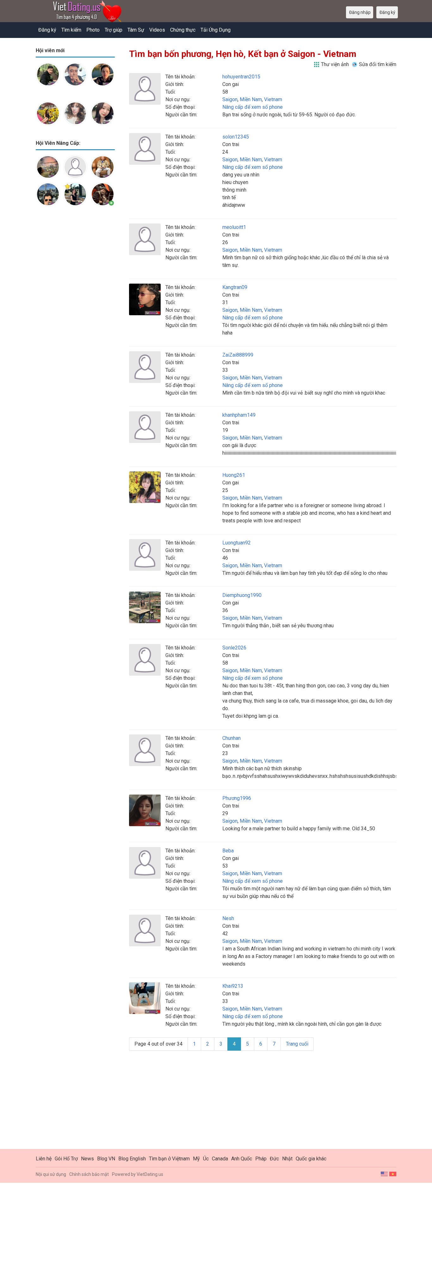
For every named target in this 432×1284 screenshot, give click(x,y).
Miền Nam (251, 99)
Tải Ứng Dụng (216, 30)
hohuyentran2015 (241, 77)
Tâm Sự (135, 30)
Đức (274, 1159)
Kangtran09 (234, 287)
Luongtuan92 (236, 543)
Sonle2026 (234, 648)
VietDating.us (150, 1174)
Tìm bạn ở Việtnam (169, 1159)
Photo (93, 30)
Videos (157, 30)
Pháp (261, 1159)
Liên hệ (44, 1159)
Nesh (228, 918)
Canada (220, 1159)
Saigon (230, 99)
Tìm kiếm (71, 30)
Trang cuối (297, 1044)
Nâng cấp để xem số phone (252, 107)
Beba (228, 851)
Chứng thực (182, 30)
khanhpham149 (239, 415)
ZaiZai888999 (237, 355)
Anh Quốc (241, 1159)
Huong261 (233, 475)
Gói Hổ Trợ (66, 1159)
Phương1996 (236, 798)
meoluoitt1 (234, 227)
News (87, 1159)
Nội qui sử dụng (51, 1174)
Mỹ (196, 1159)
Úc (206, 1159)
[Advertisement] (75, 311)
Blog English (132, 1159)
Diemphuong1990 (242, 595)
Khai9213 (232, 986)
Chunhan (231, 738)
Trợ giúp (113, 30)
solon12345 (235, 137)
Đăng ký (47, 30)
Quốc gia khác (311, 1159)
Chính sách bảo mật (89, 1174)
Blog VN (106, 1159)
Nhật (287, 1159)
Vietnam (273, 99)
